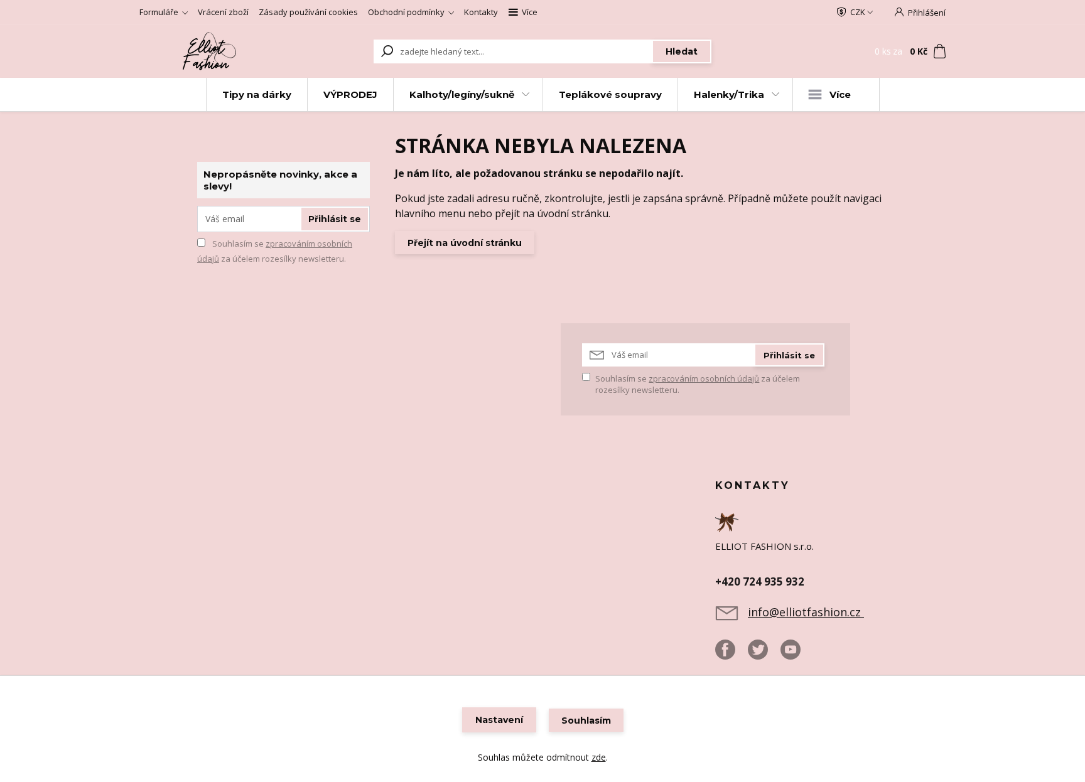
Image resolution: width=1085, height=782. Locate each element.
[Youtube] (796, 654)
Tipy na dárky (256, 94)
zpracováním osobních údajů (704, 378)
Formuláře (158, 12)
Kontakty (481, 12)
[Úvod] (211, 51)
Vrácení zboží (223, 12)
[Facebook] (731, 654)
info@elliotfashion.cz (806, 611)
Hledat (682, 51)
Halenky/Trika (729, 94)
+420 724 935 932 (759, 581)
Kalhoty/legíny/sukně (461, 94)
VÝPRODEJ (350, 94)
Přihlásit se (334, 219)
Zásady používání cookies (308, 12)
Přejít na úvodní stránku (465, 243)
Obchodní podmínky (406, 12)
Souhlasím (586, 720)
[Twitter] (764, 654)
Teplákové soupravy (610, 94)
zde (598, 757)
